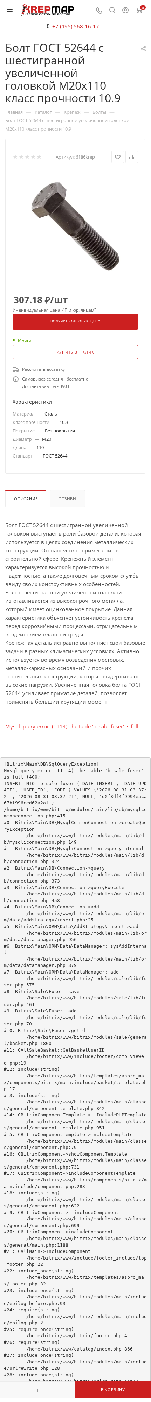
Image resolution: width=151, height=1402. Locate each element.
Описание (25, 498)
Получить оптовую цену (75, 321)
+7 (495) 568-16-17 (75, 26)
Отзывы (67, 498)
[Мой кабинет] (125, 10)
